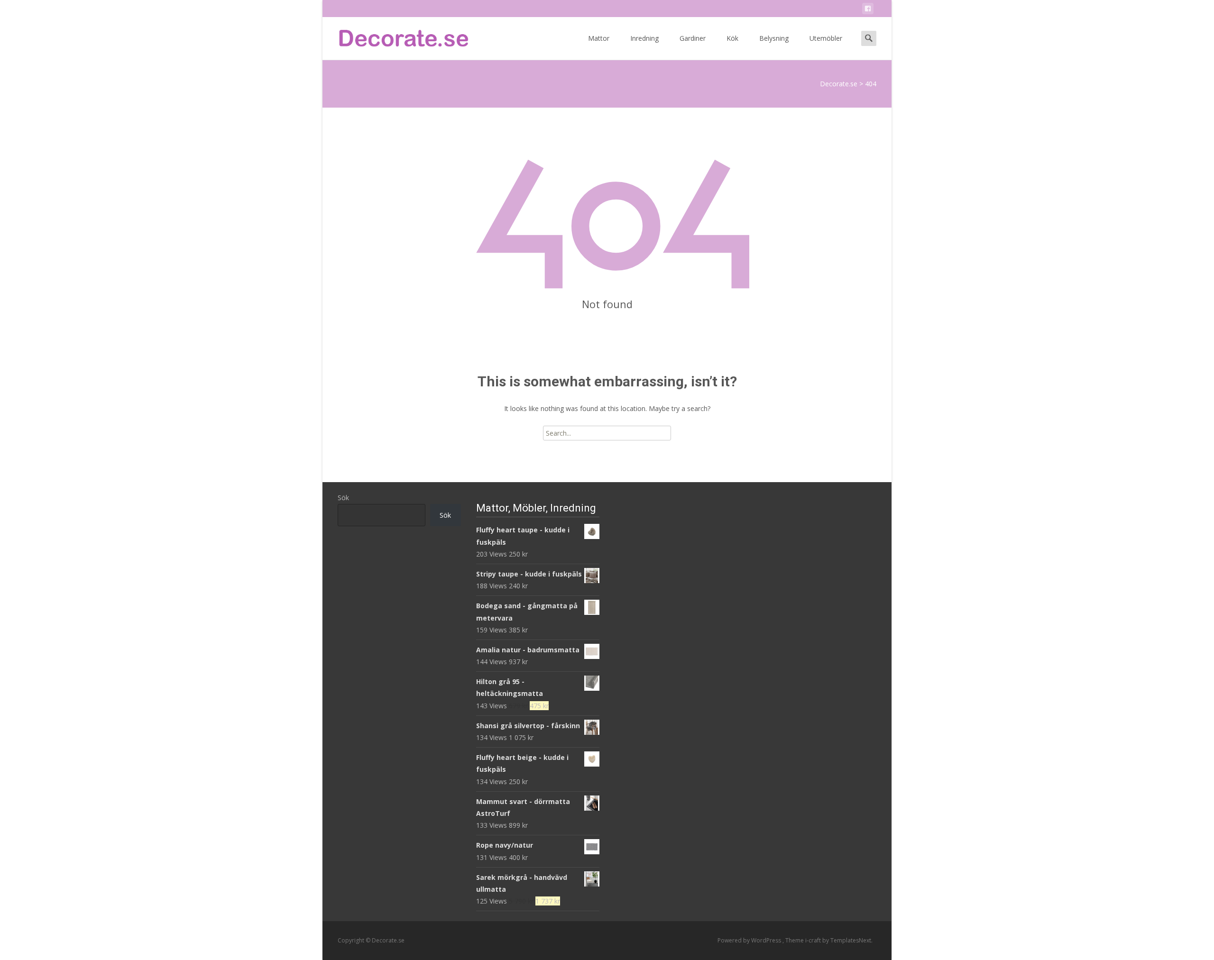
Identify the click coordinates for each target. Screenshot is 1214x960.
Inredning (644, 38)
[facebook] (868, 10)
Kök (732, 38)
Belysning (774, 38)
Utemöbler (825, 38)
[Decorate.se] (396, 36)
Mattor (598, 38)
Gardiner (693, 38)
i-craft (813, 940)
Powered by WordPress (749, 940)
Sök (343, 497)
